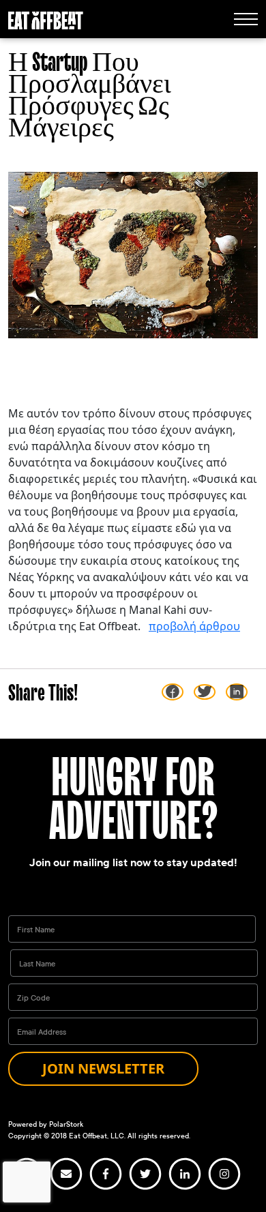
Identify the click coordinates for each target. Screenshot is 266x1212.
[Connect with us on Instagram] (224, 1187)
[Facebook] (172, 691)
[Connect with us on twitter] (145, 1187)
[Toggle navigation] (246, 19)
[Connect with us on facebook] (105, 1187)
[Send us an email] (66, 1187)
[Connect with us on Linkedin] (184, 1187)
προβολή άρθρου (194, 626)
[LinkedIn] (237, 691)
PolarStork (66, 1124)
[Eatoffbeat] (45, 19)
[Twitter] (205, 692)
